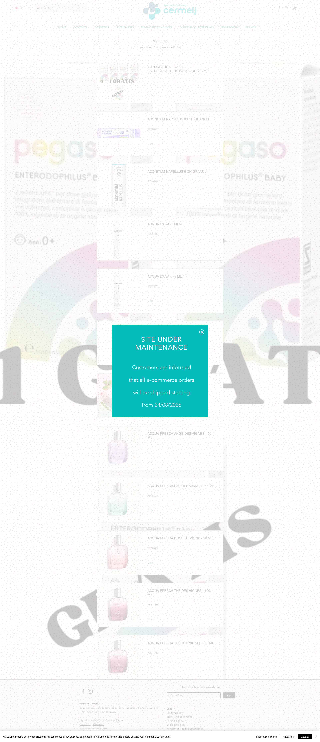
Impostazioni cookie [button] (266, 736)
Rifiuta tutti (288, 736)
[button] (201, 331)
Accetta (305, 736)
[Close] (316, 736)
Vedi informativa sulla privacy (155, 736)
